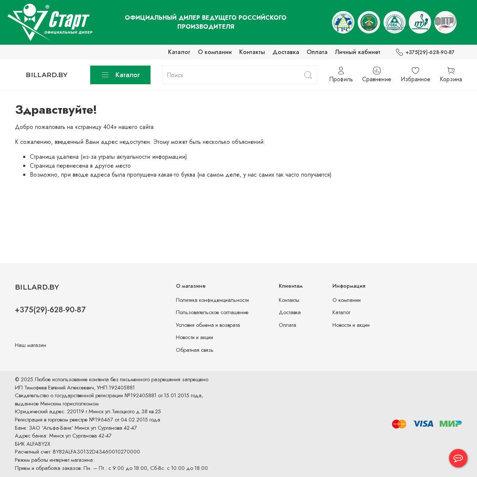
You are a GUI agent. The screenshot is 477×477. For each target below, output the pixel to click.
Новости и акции (194, 337)
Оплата (317, 52)
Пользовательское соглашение (212, 312)
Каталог (179, 52)
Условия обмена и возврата (208, 325)
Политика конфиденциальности (212, 300)
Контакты (252, 52)
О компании (215, 52)
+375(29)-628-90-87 (430, 52)
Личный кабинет (357, 52)
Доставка (285, 52)
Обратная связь (195, 350)
